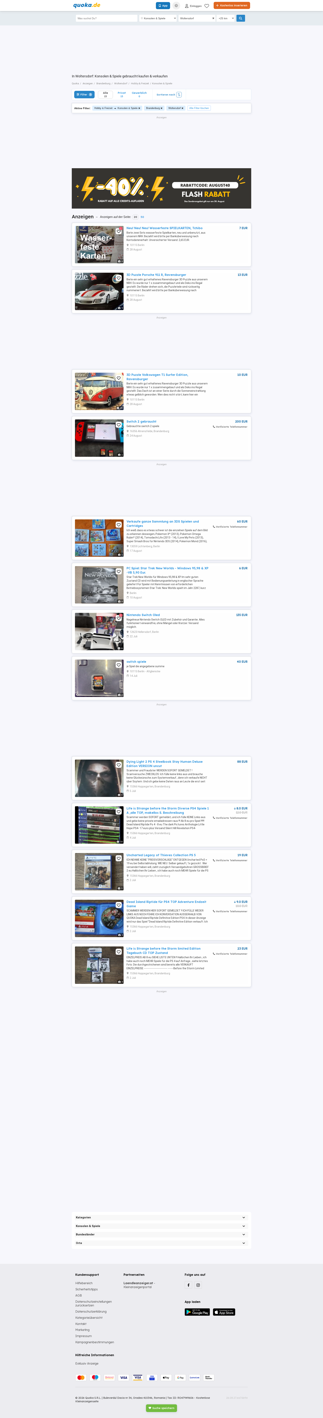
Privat (122, 94)
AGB (78, 1295)
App (164, 5)
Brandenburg (153, 108)
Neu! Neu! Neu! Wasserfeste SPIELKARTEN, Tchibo (165, 228)
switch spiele (136, 661)
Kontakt (80, 1324)
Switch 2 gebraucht (141, 421)
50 (142, 217)
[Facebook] (188, 1284)
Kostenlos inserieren (233, 5)
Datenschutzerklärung (91, 1311)
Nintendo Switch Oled (143, 615)
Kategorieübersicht (88, 1318)
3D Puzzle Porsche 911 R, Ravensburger (156, 275)
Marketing (82, 1330)
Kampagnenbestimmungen (94, 1342)
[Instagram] (198, 1284)
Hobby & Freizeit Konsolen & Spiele (116, 108)
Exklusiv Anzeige (87, 1363)
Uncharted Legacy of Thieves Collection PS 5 (161, 855)
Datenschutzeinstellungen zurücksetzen (93, 1303)
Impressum (83, 1336)
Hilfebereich (84, 1283)
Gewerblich (139, 94)
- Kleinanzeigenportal (139, 1285)
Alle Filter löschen (199, 108)
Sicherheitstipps (86, 1289)
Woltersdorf (174, 108)
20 (135, 217)
